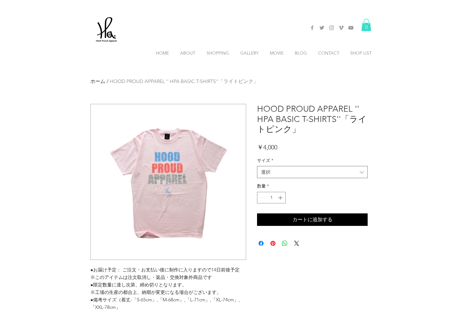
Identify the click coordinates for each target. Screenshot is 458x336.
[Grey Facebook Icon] (312, 28)
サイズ (265, 160)
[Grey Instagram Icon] (331, 28)
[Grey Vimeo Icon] (341, 28)
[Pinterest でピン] (273, 243)
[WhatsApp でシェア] (285, 243)
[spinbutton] (271, 197)
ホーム (97, 81)
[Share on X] (296, 243)
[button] (366, 25)
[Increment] (281, 197)
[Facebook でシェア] (261, 243)
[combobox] (312, 172)
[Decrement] (262, 197)
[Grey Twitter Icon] (322, 28)
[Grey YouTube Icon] (351, 28)
